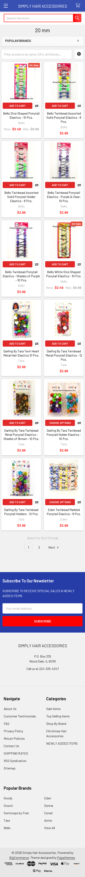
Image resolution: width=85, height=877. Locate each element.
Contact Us (11, 746)
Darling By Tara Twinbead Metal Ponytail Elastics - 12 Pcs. (64, 355)
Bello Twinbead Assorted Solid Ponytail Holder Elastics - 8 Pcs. (21, 197)
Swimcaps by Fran (16, 813)
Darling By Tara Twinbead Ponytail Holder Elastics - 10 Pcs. (63, 434)
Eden (47, 798)
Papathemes (66, 857)
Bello (7, 828)
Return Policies (14, 738)
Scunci (8, 805)
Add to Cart (17, 105)
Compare (37, 106)
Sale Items (53, 709)
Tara (7, 820)
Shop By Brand (56, 723)
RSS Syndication (15, 761)
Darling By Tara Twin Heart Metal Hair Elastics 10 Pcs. (21, 353)
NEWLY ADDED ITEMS (62, 743)
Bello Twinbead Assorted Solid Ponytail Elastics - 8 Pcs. (63, 117)
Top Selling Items (58, 716)
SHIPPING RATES (16, 753)
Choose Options (60, 422)
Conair (48, 813)
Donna (48, 805)
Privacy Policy (13, 731)
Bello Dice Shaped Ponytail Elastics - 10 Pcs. (21, 115)
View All (49, 828)
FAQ (6, 723)
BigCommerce (19, 857)
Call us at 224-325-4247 (42, 669)
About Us (10, 709)
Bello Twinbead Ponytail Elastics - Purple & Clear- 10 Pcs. (64, 197)
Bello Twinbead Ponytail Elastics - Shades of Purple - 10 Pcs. (21, 276)
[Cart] (78, 5)
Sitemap (9, 768)
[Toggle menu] (5, 5)
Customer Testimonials (20, 716)
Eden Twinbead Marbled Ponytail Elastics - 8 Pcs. (64, 512)
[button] (79, 54)
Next (52, 547)
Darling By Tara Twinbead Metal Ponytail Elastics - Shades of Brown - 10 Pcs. (21, 434)
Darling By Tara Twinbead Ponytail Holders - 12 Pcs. (21, 512)
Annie (48, 820)
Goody (8, 798)
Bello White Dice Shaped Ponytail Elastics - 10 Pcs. (63, 274)
